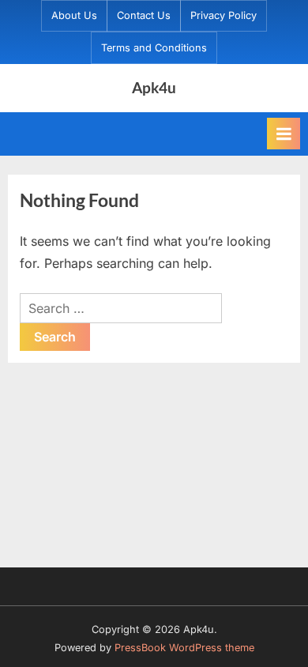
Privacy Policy (223, 15)
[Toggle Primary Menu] (283, 133)
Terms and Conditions (154, 48)
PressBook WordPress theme (184, 648)
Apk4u (154, 87)
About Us (74, 15)
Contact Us (144, 15)
